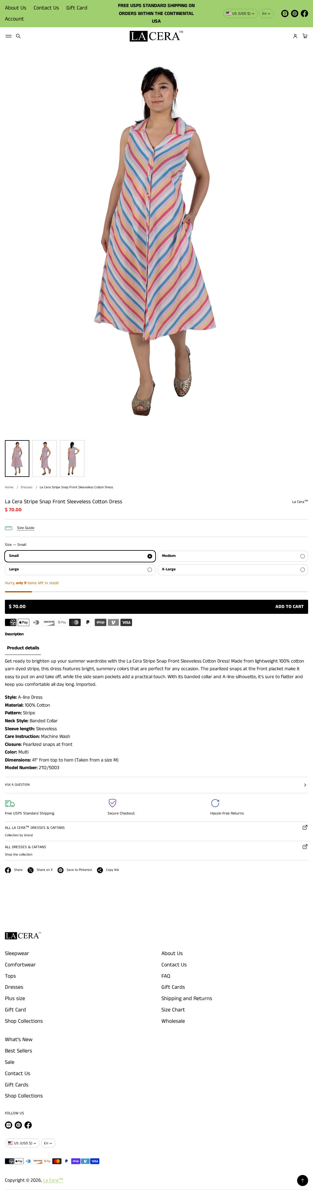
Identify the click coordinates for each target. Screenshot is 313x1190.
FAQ (165, 976)
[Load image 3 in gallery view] (72, 458)
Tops (10, 976)
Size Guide (25, 528)
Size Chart (173, 1010)
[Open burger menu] (8, 36)
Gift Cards (173, 987)
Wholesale (173, 1021)
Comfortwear (20, 965)
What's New (18, 1040)
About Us (15, 8)
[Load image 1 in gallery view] (17, 458)
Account (14, 19)
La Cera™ (53, 1180)
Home (9, 487)
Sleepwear (17, 954)
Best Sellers (18, 1051)
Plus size (15, 999)
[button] (18, 36)
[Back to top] (302, 1180)
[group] (23, 648)
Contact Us (46, 8)
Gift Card (76, 8)
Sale (9, 1062)
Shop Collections (24, 1021)
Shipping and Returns (186, 999)
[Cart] (304, 36)
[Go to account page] (295, 36)
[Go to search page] (18, 36)
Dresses (26, 487)
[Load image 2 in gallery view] (44, 458)
